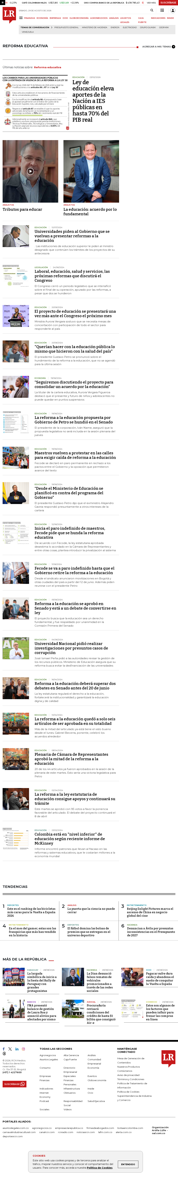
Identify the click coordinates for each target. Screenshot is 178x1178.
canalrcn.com (47, 1132)
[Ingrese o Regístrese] (172, 10)
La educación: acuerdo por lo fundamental (90, 211)
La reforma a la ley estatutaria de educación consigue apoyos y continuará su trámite (75, 799)
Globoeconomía (97, 1080)
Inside (91, 1088)
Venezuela (28, 32)
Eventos (92, 1076)
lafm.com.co (105, 1132)
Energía (115, 27)
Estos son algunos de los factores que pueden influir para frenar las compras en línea (160, 1012)
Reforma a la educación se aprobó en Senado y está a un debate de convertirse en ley (75, 608)
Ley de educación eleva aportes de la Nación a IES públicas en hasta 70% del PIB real (93, 101)
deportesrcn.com (13, 1136)
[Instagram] (25, 1049)
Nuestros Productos (128, 1066)
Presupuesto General (66, 27)
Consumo (45, 1067)
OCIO (65, 18)
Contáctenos (124, 1070)
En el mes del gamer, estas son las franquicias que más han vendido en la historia (32, 932)
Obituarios (69, 1092)
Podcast (44, 1101)
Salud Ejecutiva (96, 1101)
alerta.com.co (124, 1132)
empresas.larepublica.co (69, 1128)
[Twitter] (11, 1049)
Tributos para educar (22, 209)
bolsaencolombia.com (130, 1128)
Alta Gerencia (71, 1055)
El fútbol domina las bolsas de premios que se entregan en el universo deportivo (88, 932)
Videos (67, 1109)
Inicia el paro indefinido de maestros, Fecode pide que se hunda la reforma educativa (70, 533)
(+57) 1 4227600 (12, 1072)
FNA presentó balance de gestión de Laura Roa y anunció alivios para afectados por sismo (41, 1012)
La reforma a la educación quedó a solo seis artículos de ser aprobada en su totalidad (75, 721)
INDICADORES (158, 18)
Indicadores (46, 1088)
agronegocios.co (42, 1128)
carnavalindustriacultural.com (19, 1132)
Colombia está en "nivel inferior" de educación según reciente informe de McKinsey (70, 839)
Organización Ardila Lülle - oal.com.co (160, 1130)
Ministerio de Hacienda (94, 27)
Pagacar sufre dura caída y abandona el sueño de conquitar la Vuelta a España (160, 979)
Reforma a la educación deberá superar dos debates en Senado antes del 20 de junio (75, 685)
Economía (93, 1067)
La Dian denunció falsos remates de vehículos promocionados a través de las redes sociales (100, 982)
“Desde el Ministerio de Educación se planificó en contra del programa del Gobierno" (69, 493)
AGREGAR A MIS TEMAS (156, 46)
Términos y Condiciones (130, 1079)
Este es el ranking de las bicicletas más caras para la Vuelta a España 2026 (31, 912)
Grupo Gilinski (148, 27)
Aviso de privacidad (128, 1075)
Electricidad (130, 27)
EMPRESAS (55, 18)
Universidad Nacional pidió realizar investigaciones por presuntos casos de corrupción (71, 648)
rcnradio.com (65, 1132)
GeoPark (164, 27)
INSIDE (170, 18)
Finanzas (44, 1080)
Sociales (44, 1109)
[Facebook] (5, 1049)
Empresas (45, 1076)
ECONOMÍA (42, 18)
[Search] (151, 10)
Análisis (92, 1055)
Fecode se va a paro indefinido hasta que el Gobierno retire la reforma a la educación (75, 570)
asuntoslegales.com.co (16, 1128)
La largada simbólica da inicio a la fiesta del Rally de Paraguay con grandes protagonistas (42, 982)
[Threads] (6, 1054)
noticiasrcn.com (86, 1132)
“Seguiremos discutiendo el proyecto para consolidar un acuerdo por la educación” (74, 384)
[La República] (9, 20)
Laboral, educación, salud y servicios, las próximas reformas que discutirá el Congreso (72, 276)
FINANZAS (29, 18)
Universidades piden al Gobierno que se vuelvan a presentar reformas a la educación (72, 236)
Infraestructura (72, 1088)
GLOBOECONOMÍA (79, 18)
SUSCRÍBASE (168, 2)
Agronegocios (48, 1055)
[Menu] (21, 17)
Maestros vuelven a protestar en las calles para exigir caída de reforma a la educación (75, 455)
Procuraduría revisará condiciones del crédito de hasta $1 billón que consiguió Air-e (101, 1014)
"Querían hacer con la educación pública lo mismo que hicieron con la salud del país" (75, 349)
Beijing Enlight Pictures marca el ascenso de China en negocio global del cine (150, 912)
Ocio (90, 1092)
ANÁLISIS (114, 18)
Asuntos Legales (49, 1059)
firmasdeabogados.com (100, 1128)
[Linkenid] (18, 1049)
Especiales (70, 1076)
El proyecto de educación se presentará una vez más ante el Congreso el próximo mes (75, 313)
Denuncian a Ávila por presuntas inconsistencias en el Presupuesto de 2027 (151, 932)
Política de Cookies (99, 1167)
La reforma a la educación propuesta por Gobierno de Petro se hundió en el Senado (74, 419)
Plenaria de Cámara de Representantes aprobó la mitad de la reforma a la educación (71, 759)
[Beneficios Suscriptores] (162, 10)
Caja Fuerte (70, 1059)
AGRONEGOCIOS (99, 18)
